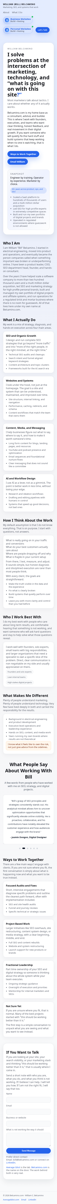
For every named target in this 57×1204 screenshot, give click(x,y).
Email (9, 1105)
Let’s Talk (42, 29)
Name (9, 1093)
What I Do (17, 12)
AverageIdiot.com (11, 1199)
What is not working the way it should (24, 1129)
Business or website (16, 1117)
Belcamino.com (39, 1167)
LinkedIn (10, 1162)
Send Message (28, 1151)
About (6, 12)
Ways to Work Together (23, 154)
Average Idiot (13, 1167)
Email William (17, 161)
